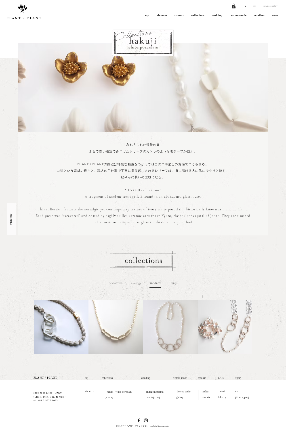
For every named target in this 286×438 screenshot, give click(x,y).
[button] (234, 6)
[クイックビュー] (61, 327)
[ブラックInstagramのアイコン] (145, 420)
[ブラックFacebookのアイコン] (138, 420)
